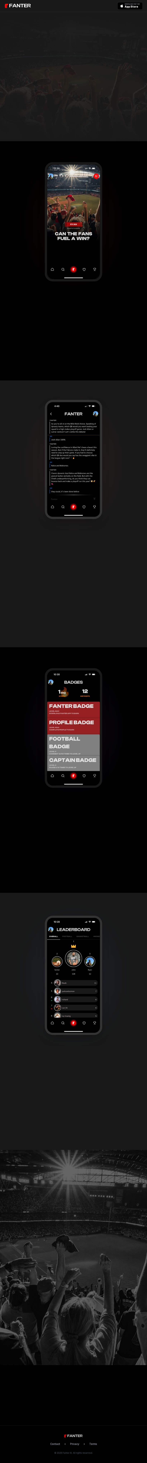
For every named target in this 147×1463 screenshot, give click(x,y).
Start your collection (21, 872)
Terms (93, 1443)
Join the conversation (22, 360)
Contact (55, 1443)
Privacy (74, 1443)
